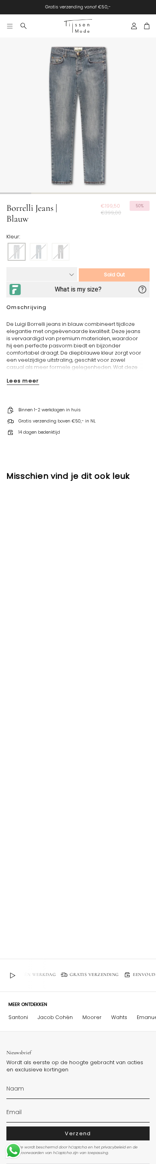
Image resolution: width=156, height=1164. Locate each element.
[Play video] (12, 976)
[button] (23, 26)
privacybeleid (113, 1147)
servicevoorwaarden (25, 1152)
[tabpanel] (78, 115)
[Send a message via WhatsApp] (13, 1150)
